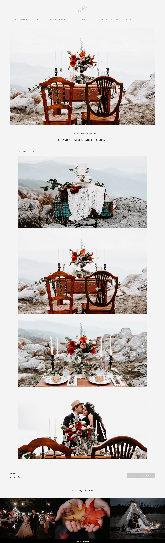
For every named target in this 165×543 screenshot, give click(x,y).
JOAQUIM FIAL (83, 19)
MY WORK (21, 19)
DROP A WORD (109, 19)
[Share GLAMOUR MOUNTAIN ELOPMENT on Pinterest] (19, 477)
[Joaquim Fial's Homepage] (82, 8)
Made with (82, 541)
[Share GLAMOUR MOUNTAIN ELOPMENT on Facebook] (10, 477)
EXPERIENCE (58, 19)
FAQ (128, 19)
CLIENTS (144, 19)
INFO (39, 19)
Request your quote (141, 475)
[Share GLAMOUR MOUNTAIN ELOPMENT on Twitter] (14, 477)
